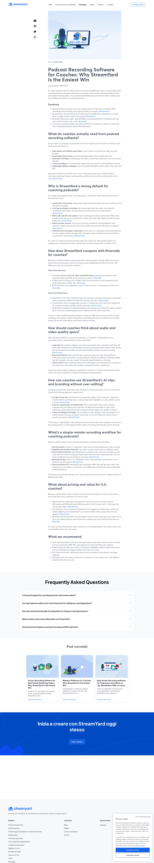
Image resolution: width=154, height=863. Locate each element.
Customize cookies (132, 855)
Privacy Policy (140, 846)
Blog (71, 825)
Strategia (82, 4)
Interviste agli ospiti (15, 838)
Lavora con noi (20, 855)
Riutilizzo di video (14, 852)
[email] (35, 20)
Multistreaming (13, 828)
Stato (10, 858)
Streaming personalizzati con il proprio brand (25, 832)
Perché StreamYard (15, 825)
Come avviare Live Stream (65, 4)
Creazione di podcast (16, 845)
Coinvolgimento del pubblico (19, 842)
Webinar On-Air (14, 848)
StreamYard (104, 111)
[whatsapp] (35, 37)
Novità (66, 835)
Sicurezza (11, 862)
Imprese (103, 825)
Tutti (50, 4)
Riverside (82, 121)
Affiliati (71, 828)
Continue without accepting (143, 816)
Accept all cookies (132, 850)
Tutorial (100, 4)
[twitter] (35, 31)
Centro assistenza (71, 832)
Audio (92, 4)
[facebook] (35, 26)
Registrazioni (13, 835)
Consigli (110, 4)
